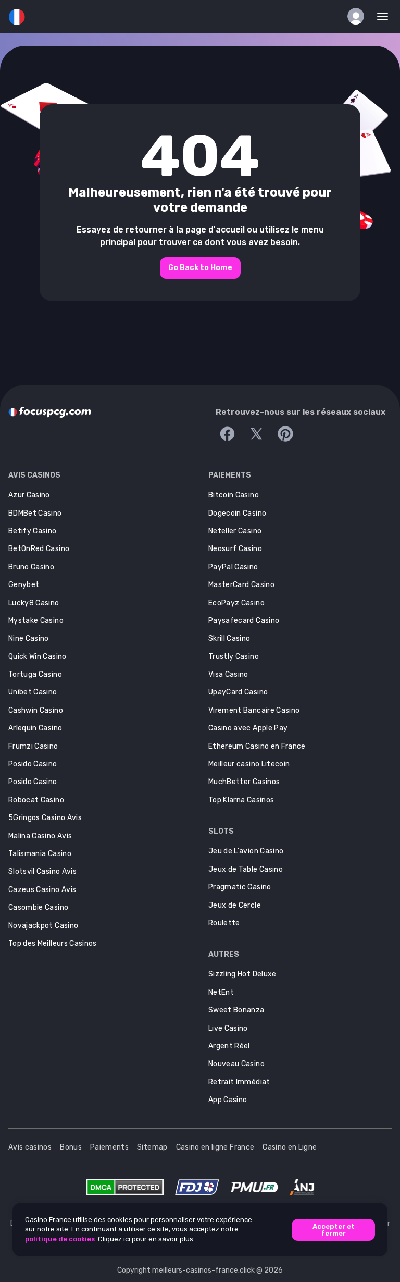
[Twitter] (256, 433)
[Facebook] (227, 433)
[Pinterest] (285, 433)
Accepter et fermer (333, 1230)
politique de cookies (60, 1239)
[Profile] (355, 16)
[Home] (49, 412)
